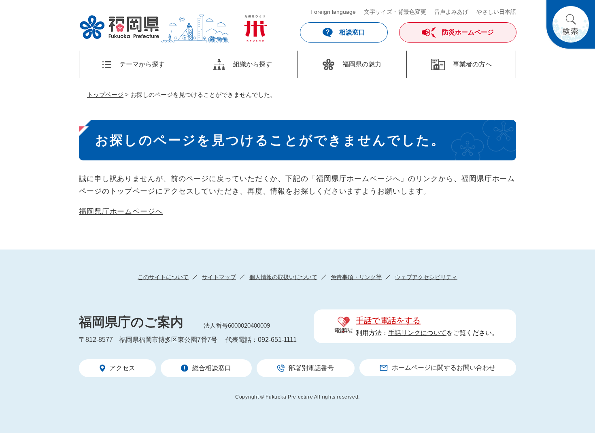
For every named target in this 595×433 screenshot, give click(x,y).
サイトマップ (219, 277)
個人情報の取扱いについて (283, 277)
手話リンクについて (417, 332)
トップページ (105, 94)
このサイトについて (163, 277)
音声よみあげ (451, 12)
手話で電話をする (388, 320)
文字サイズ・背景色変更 (395, 12)
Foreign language (333, 12)
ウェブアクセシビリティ (426, 277)
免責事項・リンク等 (356, 277)
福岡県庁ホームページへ (121, 211)
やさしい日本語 (496, 12)
